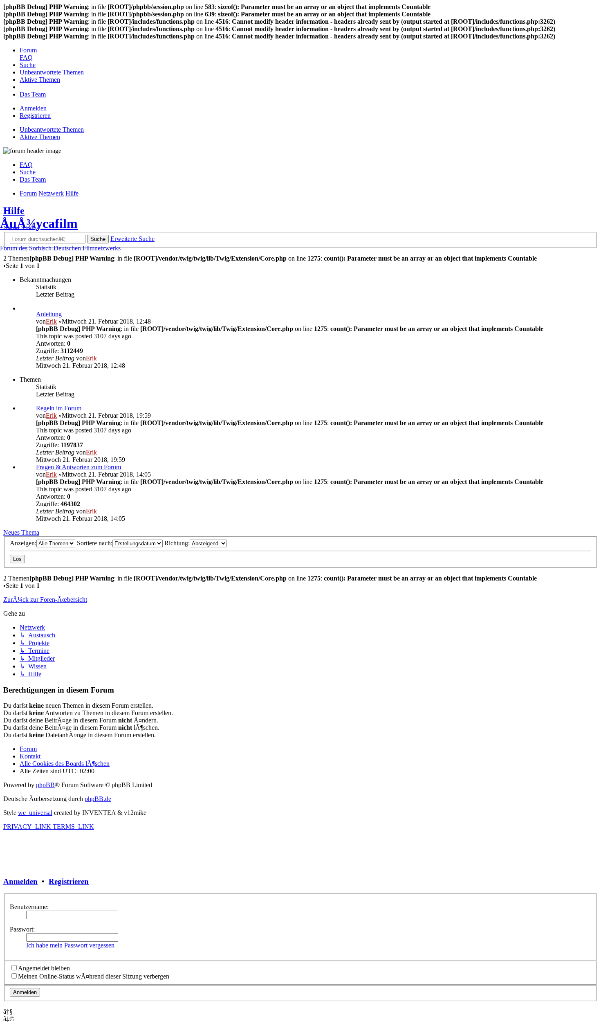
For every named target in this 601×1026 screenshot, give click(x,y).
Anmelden (20, 881)
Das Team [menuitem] (33, 179)
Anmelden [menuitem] (33, 108)
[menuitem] (28, 50)
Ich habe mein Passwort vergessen (70, 945)
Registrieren (69, 881)
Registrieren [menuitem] (35, 115)
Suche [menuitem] (28, 172)
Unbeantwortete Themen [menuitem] (52, 129)
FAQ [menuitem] (26, 164)
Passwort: (22, 929)
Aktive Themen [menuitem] (40, 136)
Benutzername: (29, 906)
